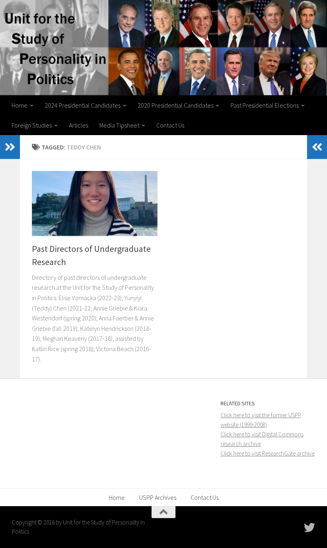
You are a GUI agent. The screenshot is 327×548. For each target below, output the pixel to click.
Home (20, 105)
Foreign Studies (32, 125)
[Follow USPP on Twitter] (309, 527)
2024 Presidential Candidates (82, 105)
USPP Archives (157, 497)
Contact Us (170, 125)
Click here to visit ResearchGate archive (268, 453)
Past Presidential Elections (264, 105)
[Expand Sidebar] (10, 147)
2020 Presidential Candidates (175, 105)
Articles (78, 125)
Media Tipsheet (119, 125)
